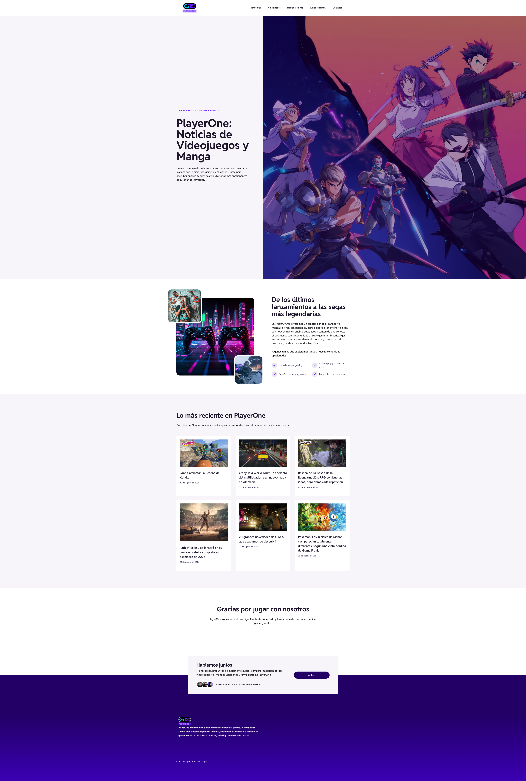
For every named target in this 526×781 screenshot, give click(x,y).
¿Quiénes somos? (318, 7)
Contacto (337, 7)
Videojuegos (274, 7)
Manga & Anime (295, 7)
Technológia (255, 7)
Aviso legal (202, 761)
